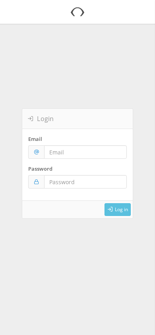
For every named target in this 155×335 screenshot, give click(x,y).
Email (35, 138)
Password (40, 168)
